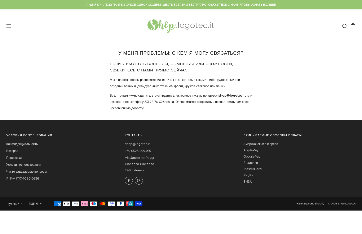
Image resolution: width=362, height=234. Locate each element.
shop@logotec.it (232, 95)
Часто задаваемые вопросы (26, 171)
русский (13, 204)
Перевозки (14, 158)
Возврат (12, 151)
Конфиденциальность (22, 144)
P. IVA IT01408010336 (22, 178)
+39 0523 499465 (138, 151)
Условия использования (23, 165)
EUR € (33, 204)
